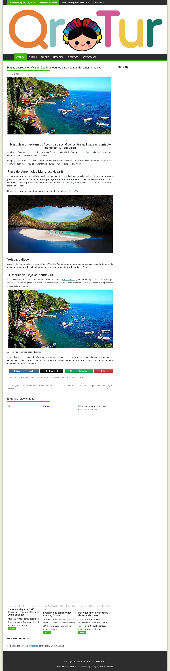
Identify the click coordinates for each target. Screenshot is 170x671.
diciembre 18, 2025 (16, 606)
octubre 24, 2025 (86, 606)
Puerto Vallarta (75, 191)
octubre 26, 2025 (51, 606)
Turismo (45, 57)
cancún (33, 377)
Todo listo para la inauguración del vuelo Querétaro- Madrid (89, 2)
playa (62, 377)
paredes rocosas (52, 377)
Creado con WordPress (68, 666)
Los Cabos (85, 152)
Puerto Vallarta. (71, 377)
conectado (33, 645)
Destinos (20, 57)
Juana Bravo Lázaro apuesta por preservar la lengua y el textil (88, 387)
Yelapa (80, 377)
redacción (27, 74)
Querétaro (73, 57)
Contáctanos (89, 57)
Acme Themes (106, 666)
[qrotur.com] (85, 52)
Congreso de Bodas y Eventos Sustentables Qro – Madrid (31, 387)
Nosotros (58, 57)
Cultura (33, 57)
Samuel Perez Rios (68, 606)
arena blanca (68, 279)
